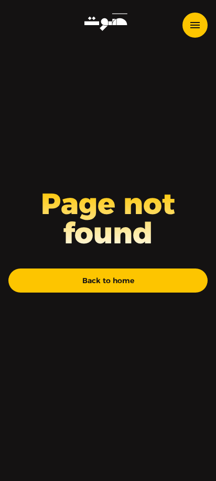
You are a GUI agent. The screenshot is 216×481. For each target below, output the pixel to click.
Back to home (108, 280)
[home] (103, 22)
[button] (199, 25)
